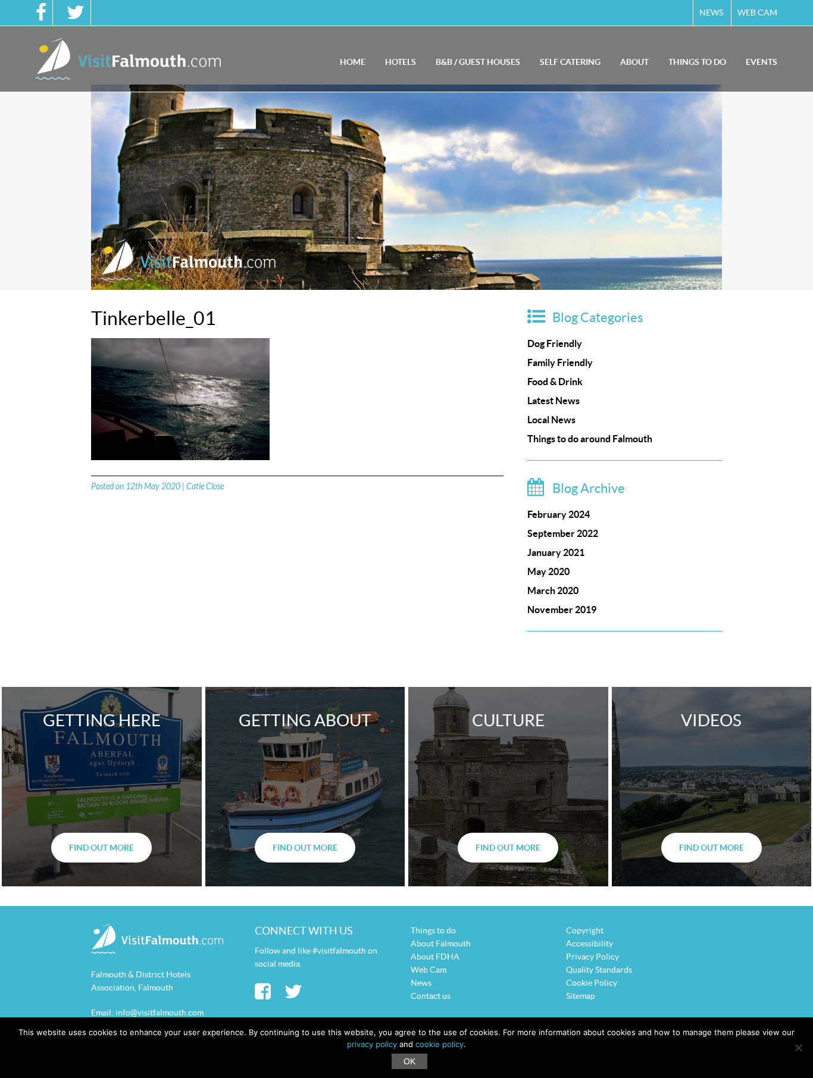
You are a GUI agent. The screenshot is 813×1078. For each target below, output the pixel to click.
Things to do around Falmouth (589, 438)
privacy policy (372, 1044)
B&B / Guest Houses (478, 62)
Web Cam (757, 12)
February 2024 (558, 514)
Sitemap (580, 996)
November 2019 (561, 609)
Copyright (585, 930)
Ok (409, 1061)
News (711, 12)
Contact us (431, 996)
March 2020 (553, 590)
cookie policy (439, 1044)
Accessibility (589, 943)
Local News (551, 419)
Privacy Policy (592, 956)
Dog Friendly (554, 343)
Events (761, 62)
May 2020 (548, 571)
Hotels (400, 62)
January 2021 (555, 552)
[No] (798, 1048)
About (634, 62)
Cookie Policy (591, 983)
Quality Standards (599, 969)
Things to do (697, 62)
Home (352, 62)
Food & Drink (555, 381)
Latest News (553, 400)
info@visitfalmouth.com (159, 1012)
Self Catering (570, 62)
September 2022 (562, 533)
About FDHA (435, 956)
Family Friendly (560, 362)
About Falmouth (441, 943)
